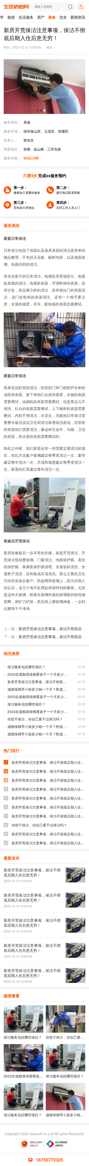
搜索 (70, 6)
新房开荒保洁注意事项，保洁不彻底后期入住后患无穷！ (37, 681)
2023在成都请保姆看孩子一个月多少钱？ (37, 674)
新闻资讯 (77, 17)
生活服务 (26, 17)
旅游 (11, 17)
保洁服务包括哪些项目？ (26, 666)
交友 (63, 17)
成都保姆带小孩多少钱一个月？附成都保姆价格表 (37, 689)
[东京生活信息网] (16, 8)
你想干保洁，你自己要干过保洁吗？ (35, 718)
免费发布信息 (80, 6)
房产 (40, 17)
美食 (52, 17)
